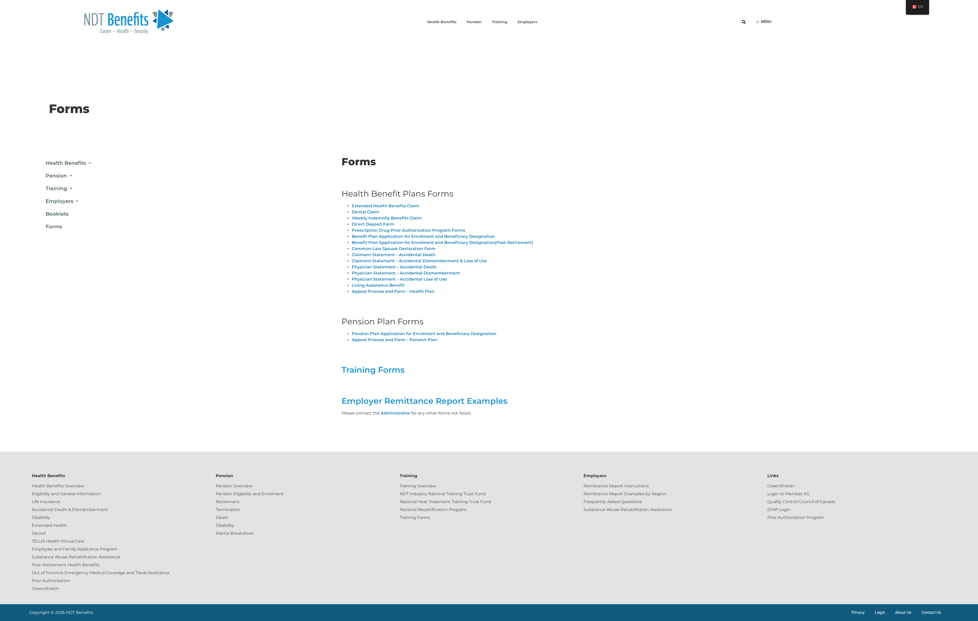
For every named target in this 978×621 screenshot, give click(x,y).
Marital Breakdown (235, 533)
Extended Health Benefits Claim (385, 205)
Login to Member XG (788, 493)
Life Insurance (46, 501)
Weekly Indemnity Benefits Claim (387, 218)
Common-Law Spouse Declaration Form (394, 248)
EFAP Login (779, 509)
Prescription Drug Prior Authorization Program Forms (408, 230)
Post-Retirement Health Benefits (66, 564)
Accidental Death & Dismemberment (70, 509)
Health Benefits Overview (58, 486)
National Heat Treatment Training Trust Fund (445, 501)
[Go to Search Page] (744, 22)
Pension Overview (234, 486)
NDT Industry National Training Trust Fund (443, 493)
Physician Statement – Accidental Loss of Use (399, 279)
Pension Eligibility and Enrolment (250, 493)
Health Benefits (441, 22)
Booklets (57, 214)
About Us (903, 612)
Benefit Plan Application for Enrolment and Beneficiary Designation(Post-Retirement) (442, 242)
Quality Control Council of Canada (801, 501)
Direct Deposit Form (373, 224)
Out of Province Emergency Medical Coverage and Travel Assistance (101, 572)
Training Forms (373, 370)
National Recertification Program (433, 509)
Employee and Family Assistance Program (74, 549)
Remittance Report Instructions (616, 486)
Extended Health (49, 525)
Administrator (395, 413)
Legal (880, 612)
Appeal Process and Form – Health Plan (393, 291)
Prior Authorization (51, 580)
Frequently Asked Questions (612, 501)
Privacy (858, 612)
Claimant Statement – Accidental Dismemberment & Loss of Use (419, 260)
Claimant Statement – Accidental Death (394, 254)
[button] (189, 163)
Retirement (228, 501)
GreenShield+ (45, 588)
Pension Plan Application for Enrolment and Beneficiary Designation (424, 333)
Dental (39, 533)
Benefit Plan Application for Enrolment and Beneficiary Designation (423, 236)
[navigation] (917, 7)
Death (222, 517)
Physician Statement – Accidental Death (394, 267)
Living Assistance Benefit (378, 285)
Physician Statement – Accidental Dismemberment (406, 273)
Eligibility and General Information (66, 493)
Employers (527, 22)
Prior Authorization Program (795, 517)
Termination (228, 509)
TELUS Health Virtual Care (58, 541)
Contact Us (931, 612)
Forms (54, 227)
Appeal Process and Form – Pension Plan (394, 339)
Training (499, 22)
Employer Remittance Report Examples (424, 401)
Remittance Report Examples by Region (624, 493)
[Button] (764, 22)
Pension (474, 22)
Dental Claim (365, 212)
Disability (41, 517)
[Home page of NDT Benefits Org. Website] (129, 22)
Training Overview (418, 486)
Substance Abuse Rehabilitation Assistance (76, 557)
